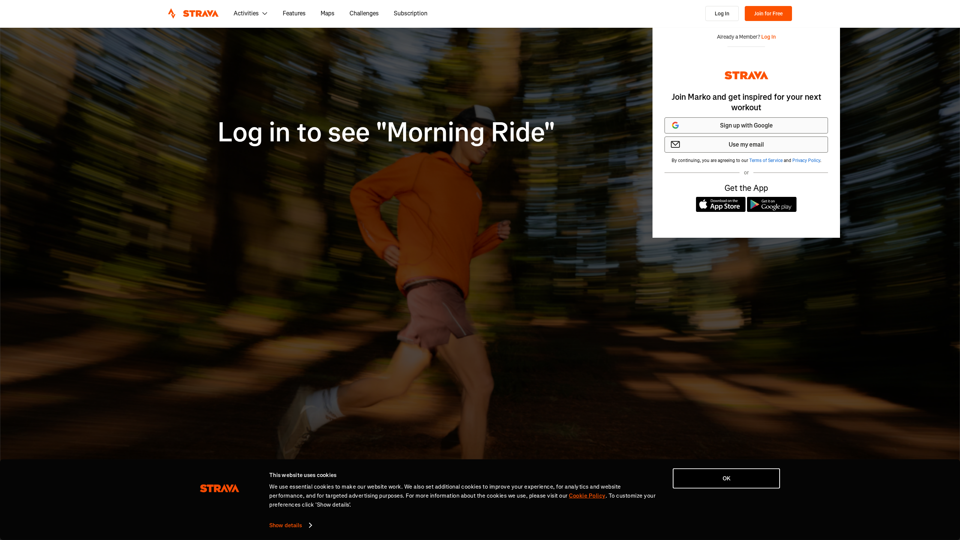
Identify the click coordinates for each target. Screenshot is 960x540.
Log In (722, 13)
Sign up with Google (746, 125)
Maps (327, 13)
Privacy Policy (806, 161)
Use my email (746, 144)
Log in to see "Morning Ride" (386, 132)
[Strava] (193, 14)
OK (726, 478)
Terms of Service (766, 161)
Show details (285, 525)
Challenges (364, 13)
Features (294, 13)
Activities (246, 13)
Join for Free (768, 13)
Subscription (411, 13)
